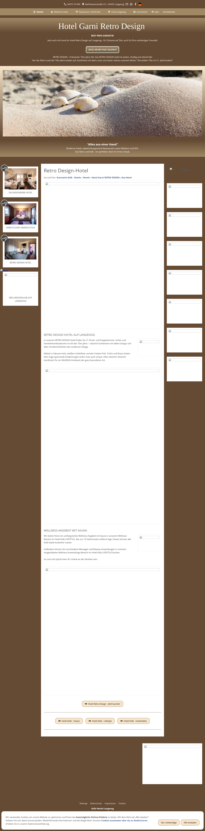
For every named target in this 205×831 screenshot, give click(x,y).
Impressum (110, 803)
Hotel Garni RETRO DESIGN (106, 177)
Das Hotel (127, 177)
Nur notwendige (169, 822)
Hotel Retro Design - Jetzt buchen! (104, 703)
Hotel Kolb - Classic (71, 721)
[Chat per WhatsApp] (131, 4)
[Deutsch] (139, 4)
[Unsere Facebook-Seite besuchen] (135, 4)
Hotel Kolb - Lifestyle (102, 721)
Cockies (122, 803)
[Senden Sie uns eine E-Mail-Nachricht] (127, 4)
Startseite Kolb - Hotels (69, 177)
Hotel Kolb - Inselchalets (135, 721)
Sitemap (83, 803)
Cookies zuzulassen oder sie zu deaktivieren (124, 820)
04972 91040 (73, 4)
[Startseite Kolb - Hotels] (28, 11)
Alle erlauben (190, 822)
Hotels (86, 177)
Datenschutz (96, 803)
